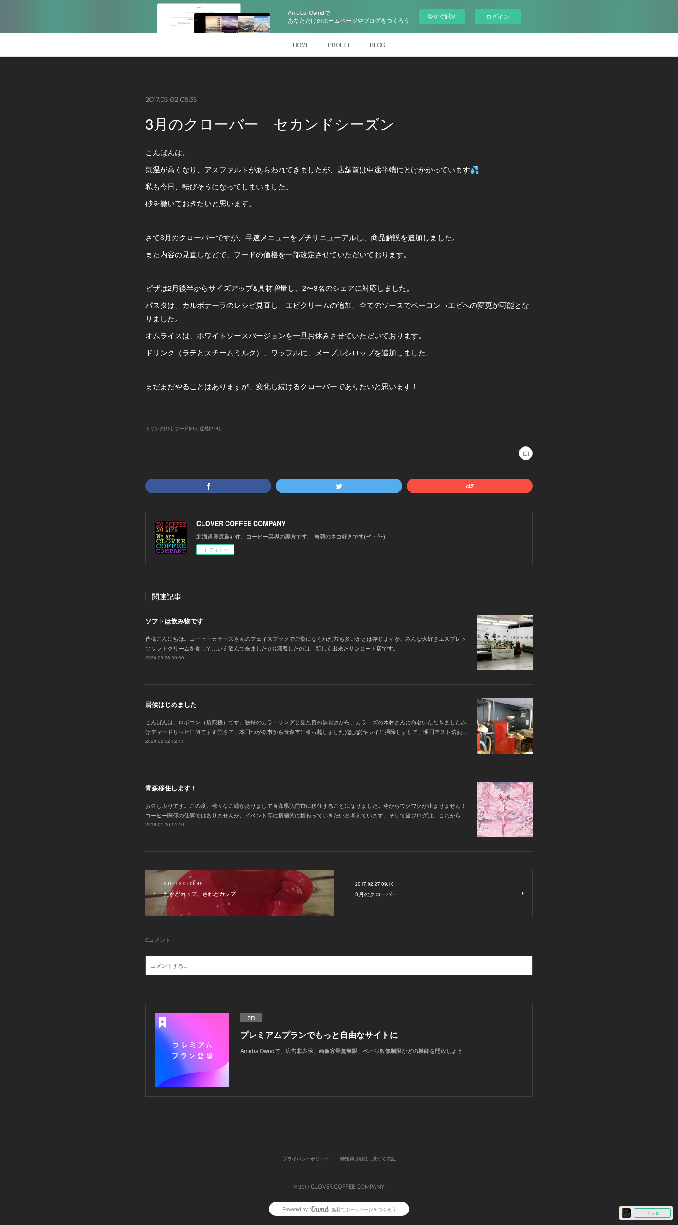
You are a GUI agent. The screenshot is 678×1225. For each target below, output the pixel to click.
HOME (301, 44)
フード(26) (186, 428)
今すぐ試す (442, 16)
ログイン (498, 16)
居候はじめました (171, 704)
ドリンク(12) (158, 428)
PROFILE (339, 44)
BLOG (377, 44)
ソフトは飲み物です (174, 620)
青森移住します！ (171, 787)
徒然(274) (210, 428)
